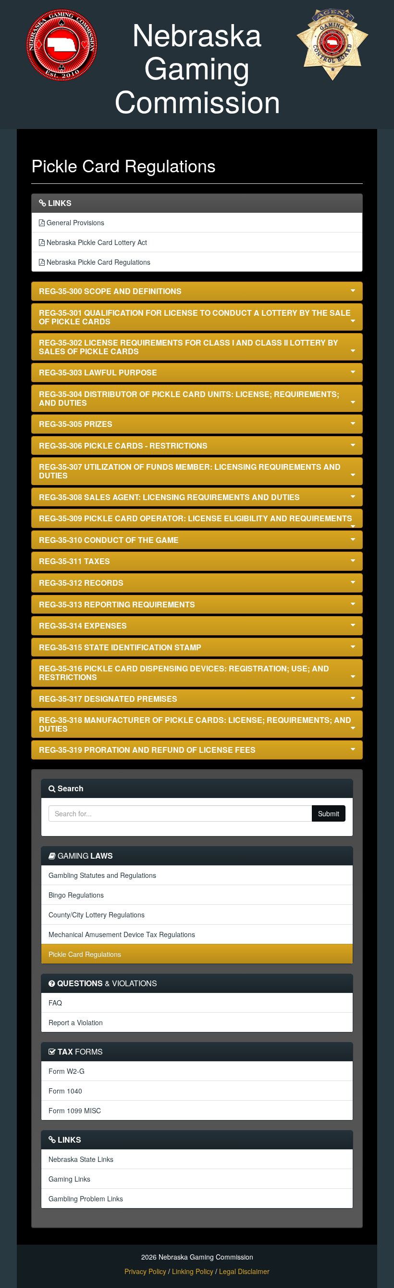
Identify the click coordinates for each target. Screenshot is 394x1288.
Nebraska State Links (81, 1159)
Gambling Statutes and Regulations (102, 875)
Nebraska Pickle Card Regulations (97, 262)
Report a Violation (76, 1022)
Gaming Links (69, 1179)
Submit (328, 813)
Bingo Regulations (76, 895)
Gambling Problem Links (86, 1198)
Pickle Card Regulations (85, 954)
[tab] (197, 291)
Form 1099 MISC (75, 1110)
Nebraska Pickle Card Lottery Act (96, 242)
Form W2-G (67, 1071)
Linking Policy (192, 1271)
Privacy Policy (145, 1271)
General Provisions (74, 222)
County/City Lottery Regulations (97, 914)
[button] (197, 291)
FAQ (55, 1002)
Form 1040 (65, 1090)
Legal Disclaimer (244, 1271)
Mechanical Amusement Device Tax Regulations (122, 934)
